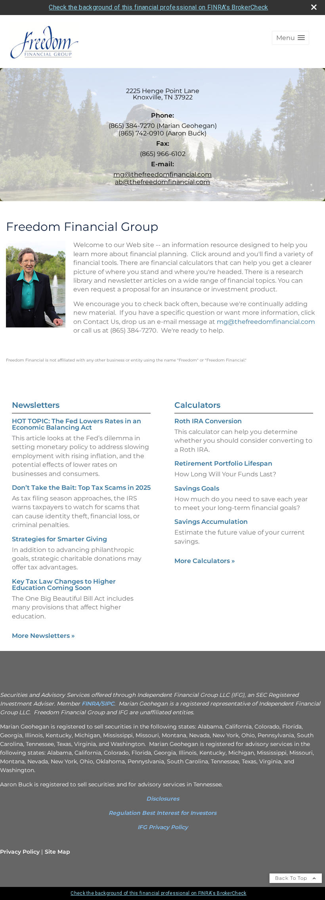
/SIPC (106, 703)
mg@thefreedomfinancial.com (162, 174)
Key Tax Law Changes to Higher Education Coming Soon (64, 585)
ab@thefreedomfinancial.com (162, 182)
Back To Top (292, 878)
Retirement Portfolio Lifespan (223, 463)
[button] (290, 38)
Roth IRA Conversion (208, 421)
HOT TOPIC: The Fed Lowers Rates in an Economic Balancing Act (76, 424)
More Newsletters (43, 635)
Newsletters (35, 405)
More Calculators (204, 561)
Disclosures (162, 798)
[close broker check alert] (314, 7)
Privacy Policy (20, 851)
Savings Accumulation (211, 521)
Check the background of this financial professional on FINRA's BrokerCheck (158, 7)
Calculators (197, 405)
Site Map (57, 851)
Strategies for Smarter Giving (59, 539)
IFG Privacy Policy (163, 827)
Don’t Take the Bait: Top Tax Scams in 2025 (81, 487)
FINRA (90, 703)
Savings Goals (196, 488)
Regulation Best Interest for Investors (162, 812)
